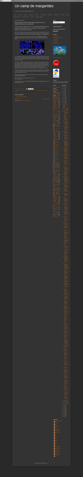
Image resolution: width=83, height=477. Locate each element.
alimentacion (55, 104)
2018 (64, 98)
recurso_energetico (56, 204)
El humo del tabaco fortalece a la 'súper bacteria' (65, 302)
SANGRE (56, 99)
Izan (56, 437)
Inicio (15, 14)
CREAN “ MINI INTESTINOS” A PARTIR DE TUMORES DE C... (65, 137)
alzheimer (54, 105)
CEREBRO (55, 92)
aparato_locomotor (57, 108)
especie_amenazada (56, 176)
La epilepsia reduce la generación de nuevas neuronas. (65, 208)
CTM (58, 94)
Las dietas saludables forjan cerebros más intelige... (65, 336)
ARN (54, 87)
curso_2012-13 (56, 153)
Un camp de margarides (34, 6)
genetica (37, 14)
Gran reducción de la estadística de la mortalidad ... (65, 363)
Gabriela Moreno (58, 432)
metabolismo (31, 14)
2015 (64, 102)
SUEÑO (54, 100)
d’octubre (65, 108)
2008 (64, 413)
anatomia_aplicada (39, 16)
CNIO (31, 26)
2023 (64, 91)
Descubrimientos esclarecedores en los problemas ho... (65, 297)
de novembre (66, 106)
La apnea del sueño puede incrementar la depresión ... (65, 163)
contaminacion (56, 14)
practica (32, 16)
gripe (59, 181)
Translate (61, 23)
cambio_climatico (25, 16)
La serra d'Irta (56, 42)
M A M (56, 443)
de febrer (65, 401)
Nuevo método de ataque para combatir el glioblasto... (65, 291)
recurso (67, 14)
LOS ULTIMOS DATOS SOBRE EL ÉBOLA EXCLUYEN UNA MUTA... (65, 150)
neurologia (55, 200)
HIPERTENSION (57, 96)
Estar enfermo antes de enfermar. (65, 224)
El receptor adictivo (65, 349)
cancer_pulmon (31, 90)
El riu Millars (56, 38)
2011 (64, 409)
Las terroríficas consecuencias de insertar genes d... (65, 381)
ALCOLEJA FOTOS (58, 421)
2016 (64, 101)
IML (55, 433)
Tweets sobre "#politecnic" (57, 57)
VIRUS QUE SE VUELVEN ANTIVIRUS (65, 168)
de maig (65, 110)
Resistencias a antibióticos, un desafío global (65, 393)
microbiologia (43, 14)
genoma (54, 181)
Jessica (56, 440)
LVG (56, 441)
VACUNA (54, 103)
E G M (56, 427)
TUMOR (54, 102)
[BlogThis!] (29, 89)
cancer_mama (57, 126)
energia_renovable (56, 170)
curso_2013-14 (56, 155)
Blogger (47, 463)
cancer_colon (58, 125)
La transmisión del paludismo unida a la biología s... (65, 231)
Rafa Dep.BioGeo (58, 448)
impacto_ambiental (56, 184)
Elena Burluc (57, 430)
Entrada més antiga (46, 98)
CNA (56, 424)
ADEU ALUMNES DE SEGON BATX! (65, 112)
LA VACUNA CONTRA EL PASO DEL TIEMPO (65, 253)
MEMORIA (56, 97)
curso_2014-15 (36, 90)
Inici (32, 98)
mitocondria (55, 197)
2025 (64, 88)
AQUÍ (34, 77)
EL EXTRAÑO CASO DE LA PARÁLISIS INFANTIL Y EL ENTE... (65, 156)
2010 (64, 410)
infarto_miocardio (57, 185)
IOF (55, 435)
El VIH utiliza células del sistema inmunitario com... (65, 213)
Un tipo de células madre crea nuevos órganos (65, 376)
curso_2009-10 (56, 146)
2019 (64, 97)
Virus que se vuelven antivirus (65, 204)
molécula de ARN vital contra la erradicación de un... (65, 277)
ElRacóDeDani (57, 429)
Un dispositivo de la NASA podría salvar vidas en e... (65, 242)
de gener (65, 403)
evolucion (56, 177)
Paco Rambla (57, 446)
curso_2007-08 (56, 142)
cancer (27, 90)
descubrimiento (40, 90)
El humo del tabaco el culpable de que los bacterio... (65, 371)
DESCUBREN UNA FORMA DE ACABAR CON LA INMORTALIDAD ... (65, 179)
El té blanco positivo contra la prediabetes (65, 190)
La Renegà (56, 39)
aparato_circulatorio (56, 106)
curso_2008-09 (56, 144)
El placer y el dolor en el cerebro (65, 332)
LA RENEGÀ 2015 (65, 367)
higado (56, 182)
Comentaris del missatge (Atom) (25, 100)
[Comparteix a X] (30, 89)
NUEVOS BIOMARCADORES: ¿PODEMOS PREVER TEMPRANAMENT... (65, 144)
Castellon (58, 95)
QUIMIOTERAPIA (55, 98)
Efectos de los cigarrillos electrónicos (65, 195)
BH (59, 87)
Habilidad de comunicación (65, 247)
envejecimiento (55, 175)
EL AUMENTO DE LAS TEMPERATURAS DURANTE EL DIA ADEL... (65, 259)
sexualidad (54, 209)
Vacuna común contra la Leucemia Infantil (65, 237)
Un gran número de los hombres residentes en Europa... (65, 219)
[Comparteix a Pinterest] (33, 89)
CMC (54, 94)
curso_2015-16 (56, 159)
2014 (64, 405)
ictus (54, 183)
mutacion (54, 198)
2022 (64, 92)
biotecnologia (55, 120)
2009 (64, 412)
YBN (56, 456)
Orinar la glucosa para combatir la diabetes (65, 324)
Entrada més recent (18, 98)
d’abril (65, 400)
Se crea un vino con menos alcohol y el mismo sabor (65, 353)
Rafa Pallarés (57, 451)
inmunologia (49, 14)
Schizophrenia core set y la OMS (65, 227)
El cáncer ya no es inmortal (65, 358)
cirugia (54, 132)
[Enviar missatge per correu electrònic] (26, 88)
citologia (25, 14)
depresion (58, 162)
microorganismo (55, 196)
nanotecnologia (55, 199)
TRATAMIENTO (55, 101)
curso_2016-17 (56, 161)
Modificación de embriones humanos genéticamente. (65, 272)
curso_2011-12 (56, 150)
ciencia (57, 131)
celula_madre (55, 130)
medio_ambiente (17, 16)
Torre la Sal (56, 43)
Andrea (56, 422)
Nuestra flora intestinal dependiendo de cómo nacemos (65, 342)
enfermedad (45, 90)
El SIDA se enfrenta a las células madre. (65, 132)
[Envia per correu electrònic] (28, 89)
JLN (56, 438)
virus (56, 214)
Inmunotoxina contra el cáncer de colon (65, 328)
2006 (64, 416)
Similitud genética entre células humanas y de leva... (65, 117)
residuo (56, 207)
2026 (64, 87)
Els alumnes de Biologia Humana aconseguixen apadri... (65, 123)
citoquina (54, 134)
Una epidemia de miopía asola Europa (65, 346)
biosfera (62, 14)
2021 (64, 94)
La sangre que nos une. (65, 250)
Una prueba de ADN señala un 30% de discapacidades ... (65, 173)
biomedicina (55, 117)
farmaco (56, 179)
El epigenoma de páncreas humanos (65, 397)
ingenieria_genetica (56, 187)
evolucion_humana (56, 178)
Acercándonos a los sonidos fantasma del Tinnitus (65, 185)
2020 (64, 95)
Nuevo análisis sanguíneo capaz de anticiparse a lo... (65, 199)
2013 (64, 406)
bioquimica (20, 14)
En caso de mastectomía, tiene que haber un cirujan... (65, 128)
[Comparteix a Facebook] (31, 89)
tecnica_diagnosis (56, 213)
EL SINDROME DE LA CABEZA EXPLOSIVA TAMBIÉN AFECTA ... (65, 266)
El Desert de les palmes (58, 37)
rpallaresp (54, 208)
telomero (16, 91)
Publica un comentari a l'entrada (21, 96)
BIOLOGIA (24, 90)
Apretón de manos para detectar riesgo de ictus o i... (65, 318)
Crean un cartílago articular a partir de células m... (65, 307)
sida (59, 209)
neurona (54, 201)
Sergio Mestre (57, 454)
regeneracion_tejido (56, 206)
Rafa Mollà (57, 449)
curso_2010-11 (56, 148)
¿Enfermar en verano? (65, 281)
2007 (64, 415)
